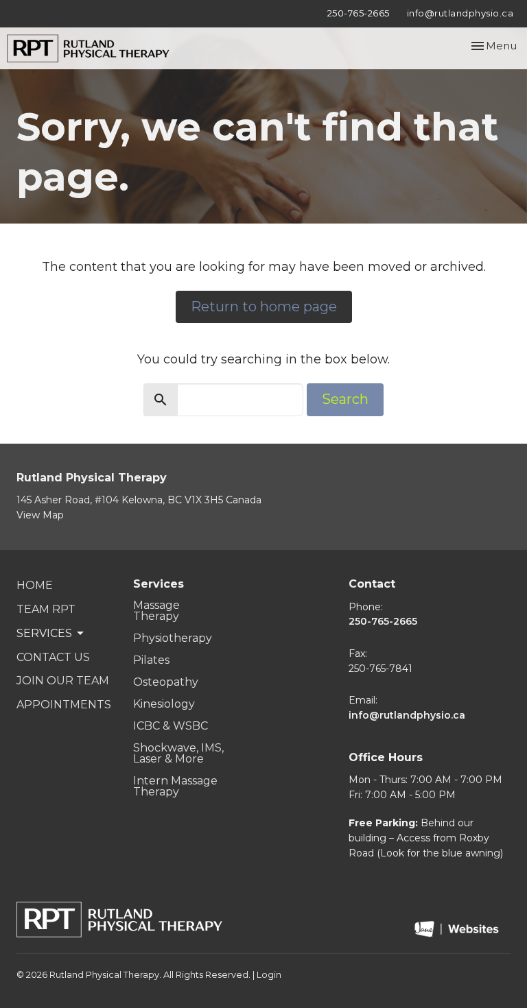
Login (269, 975)
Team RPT (45, 609)
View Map (40, 515)
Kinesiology (164, 703)
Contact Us (53, 657)
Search (345, 399)
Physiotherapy (172, 638)
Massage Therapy (156, 611)
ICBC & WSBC (170, 725)
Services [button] (44, 633)
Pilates (151, 660)
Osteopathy (165, 681)
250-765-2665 (358, 13)
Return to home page (264, 306)
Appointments (63, 704)
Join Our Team (62, 680)
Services (158, 583)
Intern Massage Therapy (175, 786)
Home (34, 585)
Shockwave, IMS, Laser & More (178, 753)
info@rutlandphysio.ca (460, 13)
